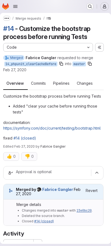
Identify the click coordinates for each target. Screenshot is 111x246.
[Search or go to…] (90, 6)
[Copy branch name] (61, 63)
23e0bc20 (84, 210)
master (79, 64)
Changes (85, 83)
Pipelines (61, 83)
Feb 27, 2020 (14, 69)
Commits (38, 83)
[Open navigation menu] (15, 6)
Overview (15, 83)
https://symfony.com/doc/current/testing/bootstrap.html (52, 128)
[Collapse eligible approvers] (96, 173)
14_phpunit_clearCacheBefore (30, 64)
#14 (8, 29)
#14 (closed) (24, 138)
